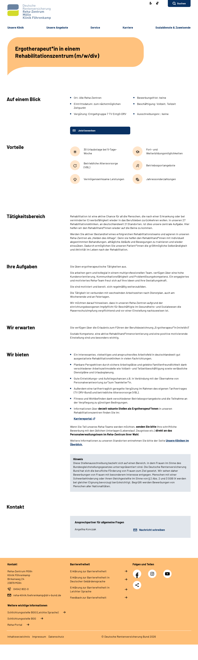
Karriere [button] (128, 27)
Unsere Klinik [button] (15, 27)
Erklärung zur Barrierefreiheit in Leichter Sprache (90, 589)
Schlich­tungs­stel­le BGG (21, 618)
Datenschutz (56, 636)
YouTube (167, 572)
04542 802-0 (21, 589)
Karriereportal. (83, 418)
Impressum (39, 636)
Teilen (137, 585)
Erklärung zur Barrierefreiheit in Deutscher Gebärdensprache (90, 579)
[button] (179, 3)
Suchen (181, 3)
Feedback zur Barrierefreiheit (88, 597)
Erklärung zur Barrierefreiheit (88, 571)
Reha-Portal (14, 624)
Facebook (138, 572)
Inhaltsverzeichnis (18, 636)
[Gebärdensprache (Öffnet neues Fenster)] (157, 3)
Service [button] (95, 27)
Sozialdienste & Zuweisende (173, 27)
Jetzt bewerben (86, 130)
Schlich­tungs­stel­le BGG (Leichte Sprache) (32, 612)
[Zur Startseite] (99, 11)
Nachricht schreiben (152, 529)
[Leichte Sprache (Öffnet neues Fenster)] (150, 3)
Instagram (153, 572)
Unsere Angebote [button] (57, 27)
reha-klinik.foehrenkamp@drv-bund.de (37, 595)
